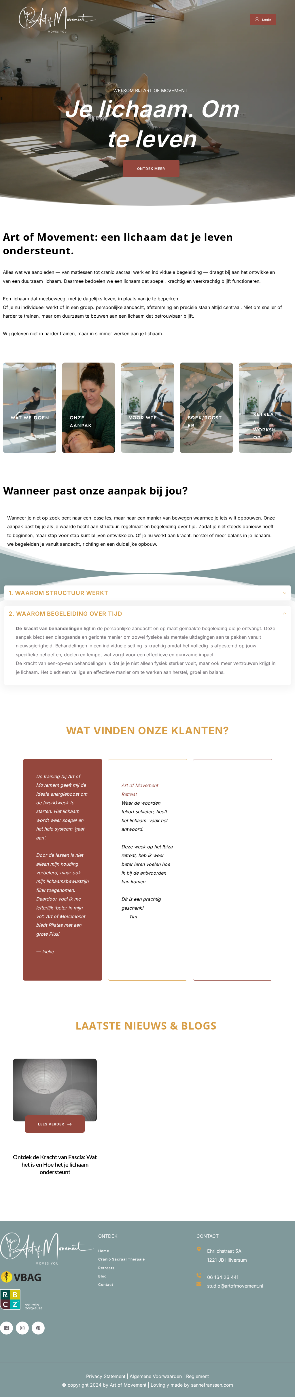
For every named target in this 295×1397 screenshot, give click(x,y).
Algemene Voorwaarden (156, 1376)
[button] (150, 19)
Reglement (197, 1376)
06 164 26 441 (223, 1277)
